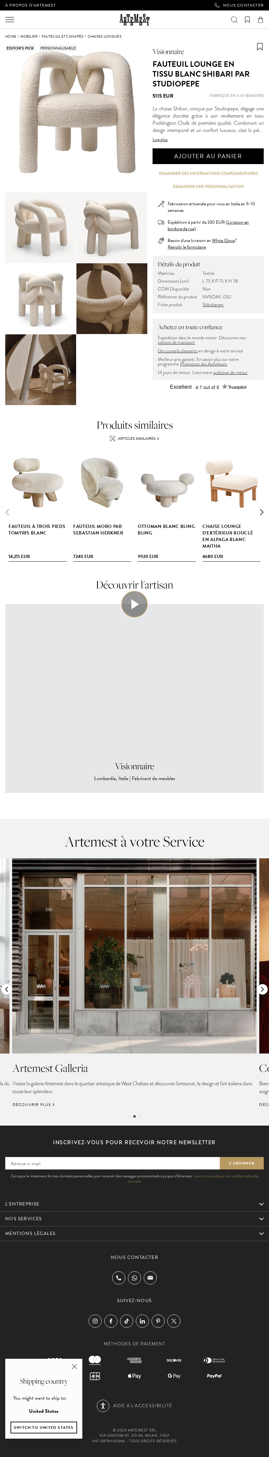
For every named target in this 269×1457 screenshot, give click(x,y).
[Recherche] (234, 19)
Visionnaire (168, 51)
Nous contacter (243, 5)
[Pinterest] (158, 1321)
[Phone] (119, 1278)
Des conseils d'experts (177, 351)
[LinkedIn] (142, 1321)
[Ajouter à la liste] (260, 47)
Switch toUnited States (44, 1427)
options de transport (176, 342)
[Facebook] (111, 1321)
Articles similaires (136, 438)
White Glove (223, 240)
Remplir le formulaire (187, 247)
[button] (262, 512)
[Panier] (260, 19)
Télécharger (213, 305)
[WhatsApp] (134, 1278)
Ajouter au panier (208, 156)
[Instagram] (95, 1321)
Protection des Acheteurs (203, 364)
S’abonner (242, 1163)
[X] (174, 1321)
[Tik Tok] (126, 1321)
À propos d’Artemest (30, 5)
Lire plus (160, 140)
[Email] (150, 1277)
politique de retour (230, 372)
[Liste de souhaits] (247, 19)
